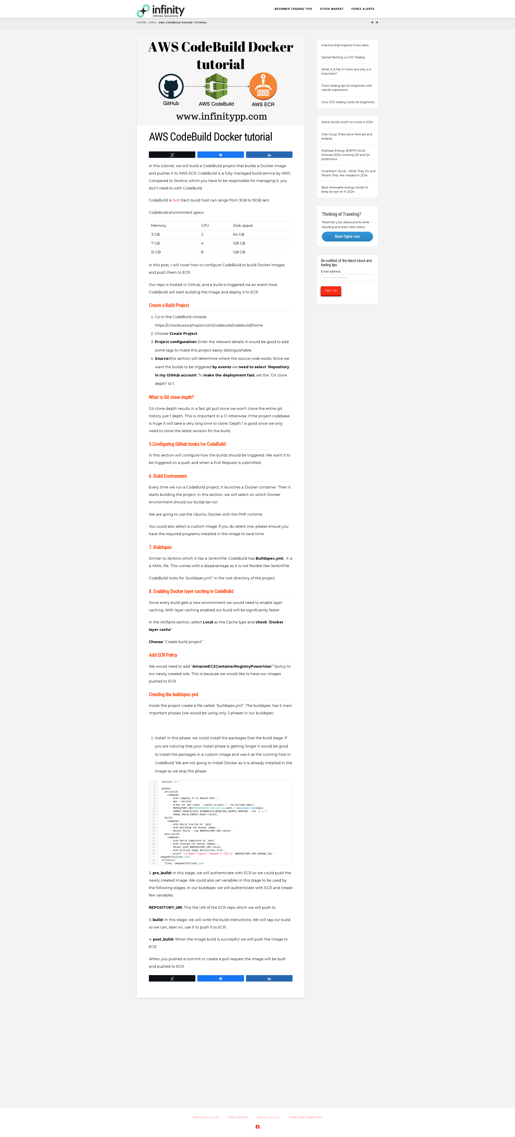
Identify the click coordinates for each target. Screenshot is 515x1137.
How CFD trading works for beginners (347, 102)
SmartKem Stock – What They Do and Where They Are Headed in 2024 (348, 173)
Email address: (331, 271)
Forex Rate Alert (206, 1117)
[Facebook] (257, 1127)
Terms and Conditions (305, 1117)
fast (176, 200)
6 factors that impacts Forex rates (345, 45)
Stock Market (238, 1117)
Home (141, 22)
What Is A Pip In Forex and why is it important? (346, 71)
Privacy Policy (268, 1117)
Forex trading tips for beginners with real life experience (346, 88)
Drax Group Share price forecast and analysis (346, 136)
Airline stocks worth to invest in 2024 (347, 122)
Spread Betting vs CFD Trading (343, 57)
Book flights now (347, 236)
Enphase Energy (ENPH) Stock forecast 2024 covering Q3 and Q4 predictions (345, 155)
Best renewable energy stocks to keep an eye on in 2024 (344, 189)
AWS (152, 22)
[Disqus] (221, 1048)
